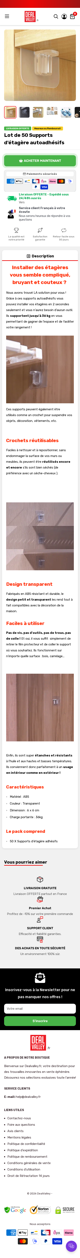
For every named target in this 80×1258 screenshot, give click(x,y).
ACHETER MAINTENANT (42, 161)
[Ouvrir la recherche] (56, 16)
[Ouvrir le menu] (7, 16)
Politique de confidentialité (26, 1144)
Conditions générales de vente (29, 1163)
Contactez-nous (19, 1118)
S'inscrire (40, 1021)
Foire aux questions (21, 1125)
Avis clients (15, 1131)
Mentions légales (19, 1137)
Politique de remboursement (27, 1157)
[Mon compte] (64, 16)
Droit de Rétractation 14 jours (28, 1176)
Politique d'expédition (22, 1150)
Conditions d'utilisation (23, 1169)
